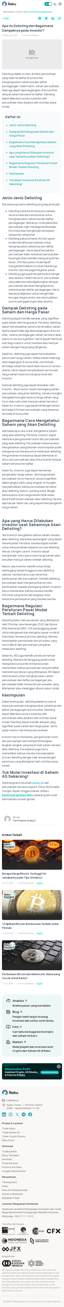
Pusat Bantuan (10, 1163)
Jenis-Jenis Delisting (22, 125)
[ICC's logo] (14, 1240)
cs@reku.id (12, 1100)
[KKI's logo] (39, 1241)
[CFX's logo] (53, 1231)
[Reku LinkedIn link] (4, 1114)
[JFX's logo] (11, 1249)
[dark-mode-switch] (55, 4)
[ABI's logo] (13, 1263)
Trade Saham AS (11, 1132)
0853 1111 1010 (24, 1216)
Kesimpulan (16, 173)
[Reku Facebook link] (30, 1114)
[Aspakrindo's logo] (35, 1263)
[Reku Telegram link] (24, 1114)
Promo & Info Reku (12, 1167)
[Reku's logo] (9, 4)
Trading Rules (9, 1151)
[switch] (48, 4)
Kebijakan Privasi (11, 1197)
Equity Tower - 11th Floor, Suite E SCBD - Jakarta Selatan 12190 (25, 1106)
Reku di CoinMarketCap (14, 1190)
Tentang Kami (9, 1182)
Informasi (7, 1159)
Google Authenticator (14, 1171)
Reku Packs (8, 1140)
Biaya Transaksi (10, 1155)
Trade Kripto (8, 1128)
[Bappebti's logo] (8, 1231)
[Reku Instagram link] (10, 1114)
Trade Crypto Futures (13, 1136)
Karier (5, 1186)
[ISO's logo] (38, 1231)
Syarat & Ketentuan (12, 1194)
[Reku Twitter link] (17, 1114)
